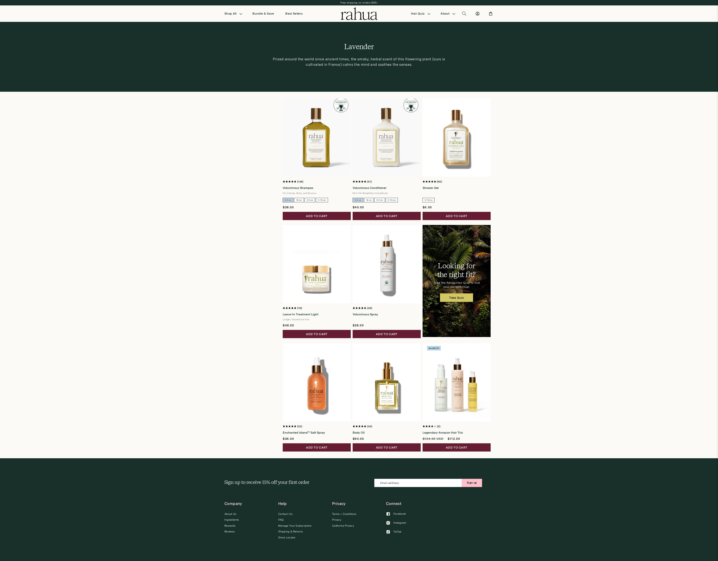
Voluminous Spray (365, 314)
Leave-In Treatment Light (300, 314)
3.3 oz (310, 200)
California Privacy (343, 525)
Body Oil (359, 432)
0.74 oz (322, 200)
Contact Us (285, 514)
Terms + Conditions (344, 514)
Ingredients (231, 519)
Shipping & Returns (290, 531)
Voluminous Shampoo (298, 188)
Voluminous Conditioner (369, 188)
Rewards (229, 525)
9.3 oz (288, 200)
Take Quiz (456, 297)
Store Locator (287, 537)
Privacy (336, 519)
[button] (234, 13)
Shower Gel (431, 188)
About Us (230, 514)
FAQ (280, 519)
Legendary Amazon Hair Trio (443, 432)
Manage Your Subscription (295, 525)
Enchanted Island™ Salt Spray (304, 432)
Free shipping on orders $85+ (359, 2)
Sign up (472, 482)
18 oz (299, 200)
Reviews (229, 531)
